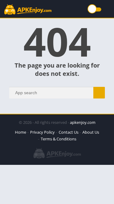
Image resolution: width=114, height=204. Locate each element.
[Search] (99, 92)
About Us (90, 132)
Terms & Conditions (58, 139)
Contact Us (68, 132)
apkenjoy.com (82, 122)
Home (20, 132)
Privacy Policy (42, 132)
